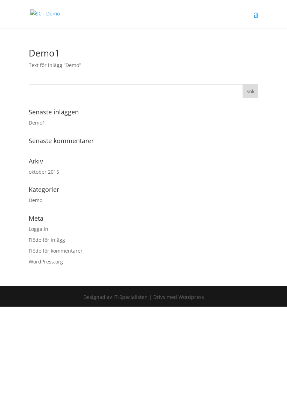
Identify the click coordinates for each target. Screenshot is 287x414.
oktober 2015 (44, 171)
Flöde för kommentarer (56, 250)
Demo (35, 200)
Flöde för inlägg (47, 239)
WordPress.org (46, 261)
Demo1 (44, 53)
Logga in (38, 229)
